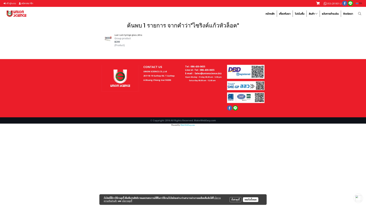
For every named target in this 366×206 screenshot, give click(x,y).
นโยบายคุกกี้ (127, 201)
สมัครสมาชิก (27, 3)
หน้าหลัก (270, 14)
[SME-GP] (245, 85)
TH (360, 3)
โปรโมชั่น (299, 14)
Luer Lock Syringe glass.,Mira (128, 35)
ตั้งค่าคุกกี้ (235, 199)
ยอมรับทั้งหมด (251, 199)
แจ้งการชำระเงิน (330, 14)
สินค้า (312, 14)
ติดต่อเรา (348, 14)
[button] (360, 13)
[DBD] (245, 71)
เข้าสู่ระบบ (11, 3)
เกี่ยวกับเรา (285, 14)
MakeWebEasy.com (187, 125)
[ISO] (245, 97)
